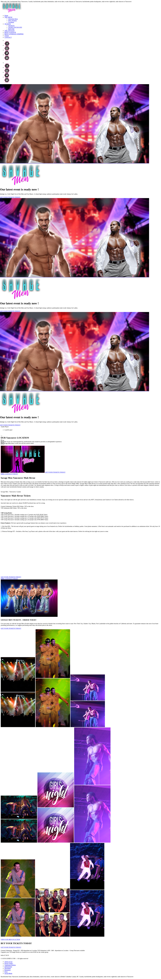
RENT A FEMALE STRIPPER (13, 34)
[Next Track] (1, 439)
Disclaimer (7, 968)
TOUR (6, 35)
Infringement (8, 967)
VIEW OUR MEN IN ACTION (10, 939)
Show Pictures (12, 20)
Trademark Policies (10, 965)
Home (6, 15)
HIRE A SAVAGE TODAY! (9, 474)
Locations (11, 22)
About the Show (13, 19)
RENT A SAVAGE (10, 32)
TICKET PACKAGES (15, 27)
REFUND (11, 29)
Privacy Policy (8, 963)
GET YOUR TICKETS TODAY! (10, 197)
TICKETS (7, 24)
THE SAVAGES (9, 30)
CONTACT (8, 37)
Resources (7, 970)
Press (6, 972)
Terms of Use (8, 961)
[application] (19, 432)
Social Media (8, 973)
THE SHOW (8, 17)
